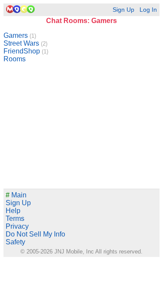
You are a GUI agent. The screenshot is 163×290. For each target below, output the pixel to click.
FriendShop (25, 51)
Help (13, 210)
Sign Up (123, 10)
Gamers (19, 35)
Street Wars (25, 43)
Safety (15, 242)
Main (16, 195)
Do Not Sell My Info (35, 234)
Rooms (14, 59)
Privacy (17, 226)
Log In (148, 10)
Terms (15, 218)
